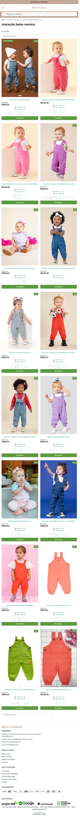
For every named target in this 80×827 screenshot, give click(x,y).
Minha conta (6, 754)
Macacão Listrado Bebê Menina (19, 352)
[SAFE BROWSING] (26, 805)
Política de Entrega (8, 776)
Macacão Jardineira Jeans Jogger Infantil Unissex (58, 268)
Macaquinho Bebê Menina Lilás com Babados (20, 268)
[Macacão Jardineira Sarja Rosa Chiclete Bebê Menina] (20, 152)
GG (20, 113)
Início (3, 20)
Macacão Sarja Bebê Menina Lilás (58, 437)
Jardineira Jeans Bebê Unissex (19, 100)
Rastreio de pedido (8, 759)
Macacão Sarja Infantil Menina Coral (58, 690)
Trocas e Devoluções (9, 779)
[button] (75, 7)
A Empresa (5, 771)
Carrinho (5, 762)
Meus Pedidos (7, 757)
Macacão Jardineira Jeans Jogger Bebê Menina (20, 437)
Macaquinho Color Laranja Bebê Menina (19, 605)
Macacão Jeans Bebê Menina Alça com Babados (58, 521)
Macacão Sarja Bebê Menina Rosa (19, 521)
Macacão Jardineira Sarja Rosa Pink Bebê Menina (58, 100)
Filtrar (6, 31)
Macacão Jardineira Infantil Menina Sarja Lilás (58, 184)
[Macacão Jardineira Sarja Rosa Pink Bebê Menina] (58, 68)
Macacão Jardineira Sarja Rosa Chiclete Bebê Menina (20, 184)
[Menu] (5, 7)
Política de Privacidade (10, 774)
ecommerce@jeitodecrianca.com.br (19, 739)
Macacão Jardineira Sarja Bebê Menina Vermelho (58, 352)
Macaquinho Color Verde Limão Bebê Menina (20, 690)
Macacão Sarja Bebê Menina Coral (58, 605)
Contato (4, 782)
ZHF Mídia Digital (39, 814)
